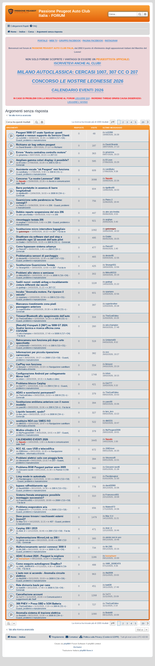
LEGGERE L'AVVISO (77, 102)
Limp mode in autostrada (31, 476)
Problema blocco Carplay (31, 383)
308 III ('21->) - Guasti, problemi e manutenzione (40, 173)
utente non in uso (27, 540)
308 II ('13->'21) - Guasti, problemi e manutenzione (41, 298)
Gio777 (22, 386)
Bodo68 (22, 615)
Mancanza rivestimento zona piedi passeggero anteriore (36, 305)
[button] (112, 122)
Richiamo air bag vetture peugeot (35, 144)
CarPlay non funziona (28, 364)
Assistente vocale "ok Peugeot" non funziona (42, 169)
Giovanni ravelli (26, 470)
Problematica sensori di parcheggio (37, 255)
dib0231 (22, 423)
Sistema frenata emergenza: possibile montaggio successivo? (38, 496)
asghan (22, 222)
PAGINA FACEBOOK (93, 40)
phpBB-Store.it (86, 650)
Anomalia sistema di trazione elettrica (38, 612)
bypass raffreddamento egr (31, 485)
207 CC (53, 155)
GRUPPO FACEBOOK (70, 40)
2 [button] (123, 122)
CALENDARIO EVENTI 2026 (78, 90)
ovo (20, 357)
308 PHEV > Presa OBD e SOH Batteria (38, 603)
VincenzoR (24, 460)
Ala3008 (22, 578)
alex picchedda (26, 214)
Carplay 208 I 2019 (26, 528)
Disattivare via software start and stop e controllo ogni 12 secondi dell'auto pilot (39, 238)
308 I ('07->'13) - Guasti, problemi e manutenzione (40, 259)
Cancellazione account (29, 594)
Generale (57, 558)
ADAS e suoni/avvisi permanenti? (35, 392)
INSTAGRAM (111, 40)
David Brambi (25, 147)
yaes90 (22, 407)
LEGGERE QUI (82, 98)
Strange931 (24, 267)
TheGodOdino (25, 318)
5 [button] (135, 122)
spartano (23, 297)
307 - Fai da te (59, 231)
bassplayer (24, 558)
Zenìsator (77, 647)
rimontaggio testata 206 (29, 219)
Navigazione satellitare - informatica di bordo (39, 452)
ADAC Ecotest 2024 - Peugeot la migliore (40, 556)
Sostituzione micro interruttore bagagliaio (40, 229)
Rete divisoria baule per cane (33, 585)
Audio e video (53, 379)
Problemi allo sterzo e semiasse (35, 272)
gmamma (23, 155)
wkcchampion (25, 333)
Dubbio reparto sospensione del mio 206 (40, 212)
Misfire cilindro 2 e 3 (28, 430)
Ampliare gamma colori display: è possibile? (42, 160)
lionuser (22, 367)
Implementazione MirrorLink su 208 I (37, 537)
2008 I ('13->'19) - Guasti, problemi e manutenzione (42, 480)
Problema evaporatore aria (31, 507)
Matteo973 (24, 509)
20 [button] (143, 122)
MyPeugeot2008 (26, 433)
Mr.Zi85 (22, 549)
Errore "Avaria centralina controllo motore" (41, 152)
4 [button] (131, 122)
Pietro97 (22, 249)
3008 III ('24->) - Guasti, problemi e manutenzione (40, 616)
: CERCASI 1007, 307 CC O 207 (77, 72)
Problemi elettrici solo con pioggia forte (39, 458)
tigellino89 (23, 193)
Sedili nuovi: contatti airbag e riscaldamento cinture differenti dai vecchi (42, 283)
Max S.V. (23, 521)
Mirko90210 (24, 275)
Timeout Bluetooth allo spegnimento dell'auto (43, 316)
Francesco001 (25, 500)
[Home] (22, 12)
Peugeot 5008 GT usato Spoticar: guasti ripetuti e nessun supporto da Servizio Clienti (42, 134)
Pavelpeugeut (25, 479)
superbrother (25, 309)
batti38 (22, 588)
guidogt (22, 287)
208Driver (23, 451)
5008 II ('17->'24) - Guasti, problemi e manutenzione (41, 139)
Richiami (58, 147)
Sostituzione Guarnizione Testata (35, 265)
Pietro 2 (22, 205)
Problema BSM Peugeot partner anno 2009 (41, 467)
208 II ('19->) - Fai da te (59, 407)
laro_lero (23, 414)
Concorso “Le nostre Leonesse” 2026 (38, 178)
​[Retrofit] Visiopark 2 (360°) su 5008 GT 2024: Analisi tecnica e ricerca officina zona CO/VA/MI (42, 328)
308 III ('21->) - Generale (59, 242)
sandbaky (23, 172)
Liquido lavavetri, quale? (30, 411)
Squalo (22, 181)
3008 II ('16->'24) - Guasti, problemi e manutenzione (43, 276)
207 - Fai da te (59, 267)
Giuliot (22, 242)
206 (56, 214)
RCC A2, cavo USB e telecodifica (35, 448)
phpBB (67, 644)
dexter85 (23, 258)
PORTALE (42, 40)
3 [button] (127, 122)
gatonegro (24, 231)
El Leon (22, 163)
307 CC (52, 287)
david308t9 (24, 488)
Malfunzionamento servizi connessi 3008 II (41, 546)
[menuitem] (33, 26)
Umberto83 (24, 345)
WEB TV (53, 40)
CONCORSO (77, 81)
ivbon (21, 379)
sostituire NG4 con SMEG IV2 (33, 421)
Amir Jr (22, 531)
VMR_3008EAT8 (26, 566)
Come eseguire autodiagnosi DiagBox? (39, 563)
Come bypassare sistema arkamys (36, 246)
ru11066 (22, 138)
